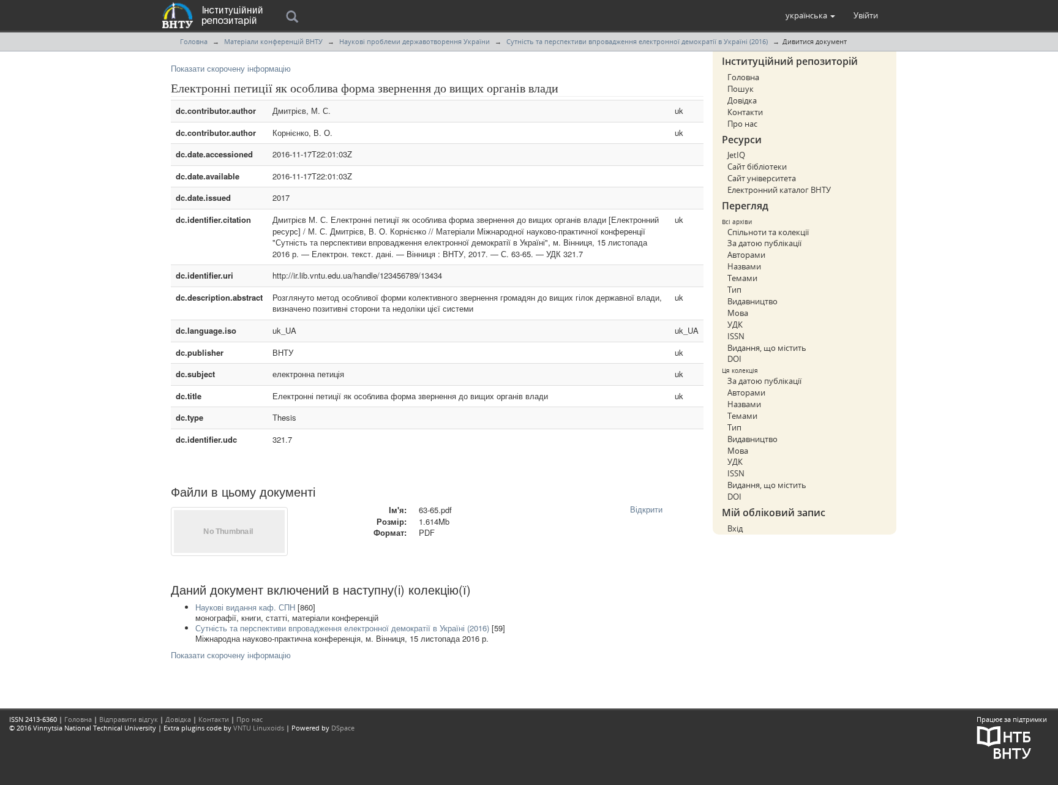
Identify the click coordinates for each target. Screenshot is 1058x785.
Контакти (745, 112)
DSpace (343, 727)
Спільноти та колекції (768, 232)
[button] (810, 15)
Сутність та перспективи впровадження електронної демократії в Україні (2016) (637, 41)
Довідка (742, 100)
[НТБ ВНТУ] (1004, 741)
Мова (737, 312)
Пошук (740, 88)
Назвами (744, 266)
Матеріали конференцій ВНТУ (273, 41)
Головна (194, 41)
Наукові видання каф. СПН (245, 607)
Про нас (742, 123)
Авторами (746, 254)
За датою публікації (764, 243)
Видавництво (752, 301)
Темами (742, 278)
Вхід (735, 528)
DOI (734, 358)
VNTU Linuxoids (258, 727)
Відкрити (646, 509)
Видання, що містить (766, 347)
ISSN (736, 336)
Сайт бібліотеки (757, 166)
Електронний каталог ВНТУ (779, 189)
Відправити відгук (128, 719)
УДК (735, 324)
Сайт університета (761, 178)
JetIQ (736, 154)
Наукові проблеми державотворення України (414, 41)
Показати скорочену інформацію (231, 68)
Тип (734, 289)
